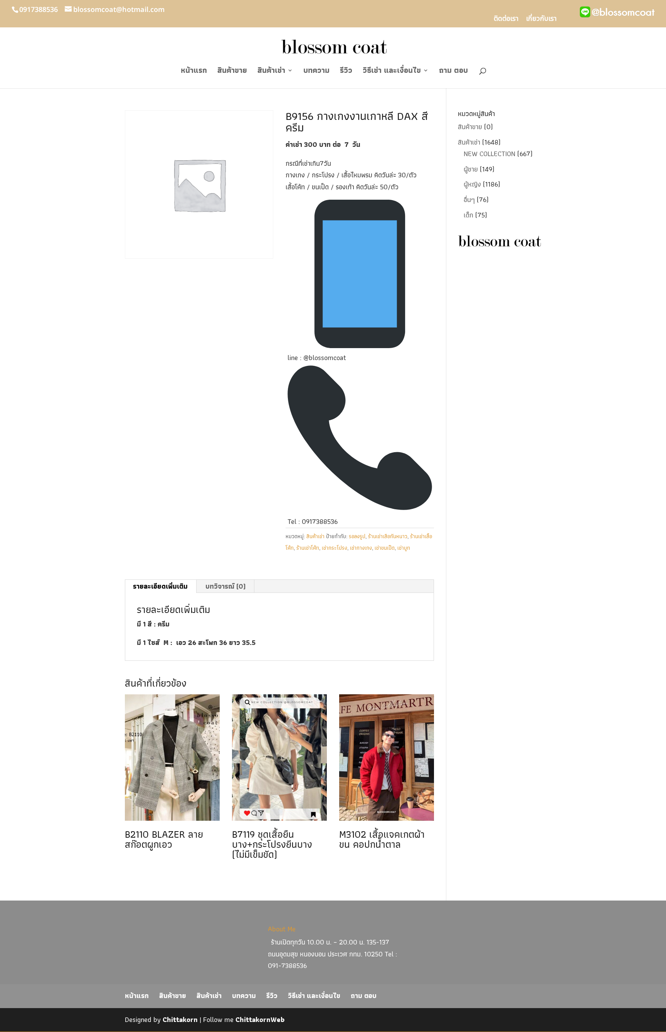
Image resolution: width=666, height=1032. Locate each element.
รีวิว (346, 71)
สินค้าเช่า (271, 71)
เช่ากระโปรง (334, 548)
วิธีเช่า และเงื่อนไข (392, 71)
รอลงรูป (357, 536)
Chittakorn (180, 1019)
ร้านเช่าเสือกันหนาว (387, 536)
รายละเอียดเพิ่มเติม (160, 586)
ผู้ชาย (471, 169)
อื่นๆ (469, 199)
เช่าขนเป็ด (385, 548)
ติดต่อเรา (506, 19)
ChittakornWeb (259, 1019)
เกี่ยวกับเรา (541, 19)
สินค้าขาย (232, 71)
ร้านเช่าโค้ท (307, 548)
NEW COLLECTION (489, 153)
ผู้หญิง (472, 184)
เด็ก (468, 215)
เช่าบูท (403, 548)
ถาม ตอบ (453, 71)
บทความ (316, 71)
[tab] (160, 586)
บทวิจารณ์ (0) (225, 586)
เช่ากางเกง (361, 548)
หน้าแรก (194, 71)
